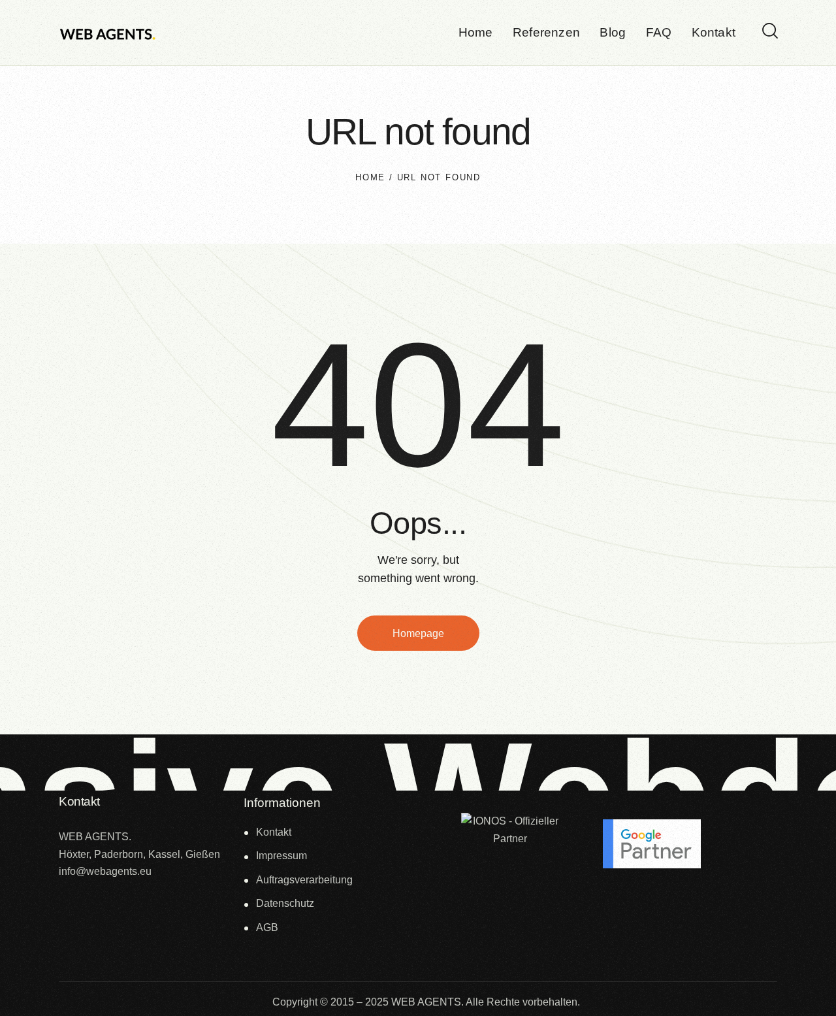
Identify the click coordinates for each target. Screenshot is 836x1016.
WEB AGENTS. (427, 1002)
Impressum (281, 855)
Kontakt (273, 832)
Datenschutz (285, 903)
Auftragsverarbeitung (304, 879)
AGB (267, 927)
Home (370, 177)
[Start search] (770, 31)
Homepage (418, 633)
